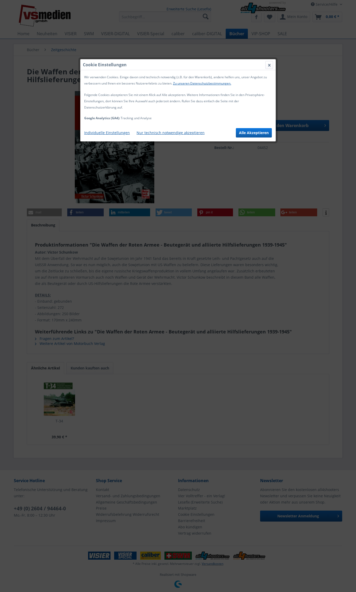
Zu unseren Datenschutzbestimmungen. (202, 83)
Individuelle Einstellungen (107, 132)
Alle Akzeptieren (254, 132)
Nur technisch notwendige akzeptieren (171, 132)
